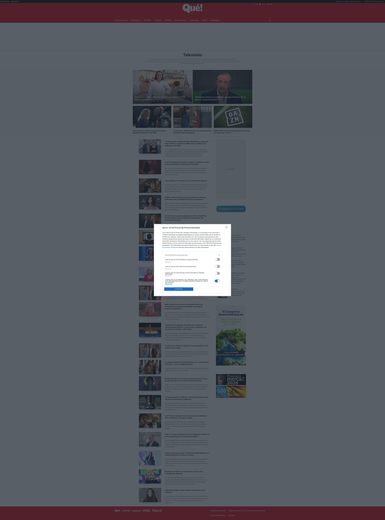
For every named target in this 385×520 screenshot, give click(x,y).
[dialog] (192, 260)
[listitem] (192, 255)
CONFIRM (178, 289)
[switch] (217, 259)
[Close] (227, 228)
